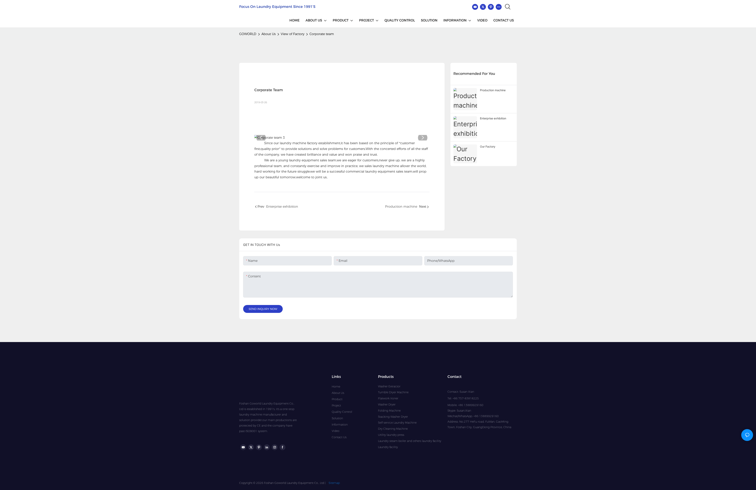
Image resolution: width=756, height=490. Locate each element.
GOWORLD (247, 34)
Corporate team (321, 34)
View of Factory (292, 34)
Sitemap (334, 483)
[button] (261, 137)
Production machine (493, 90)
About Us (268, 34)
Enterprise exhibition (493, 118)
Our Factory (487, 146)
